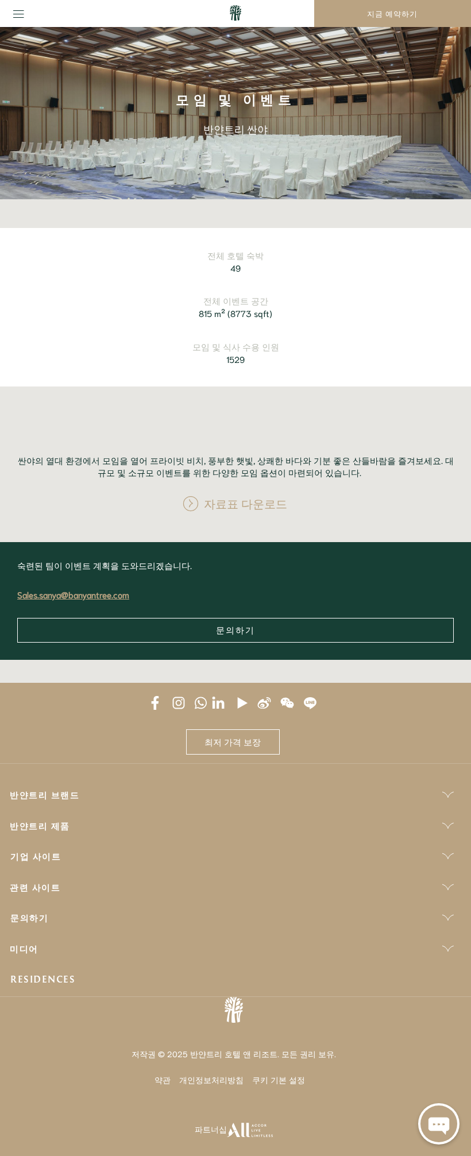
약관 (163, 1079)
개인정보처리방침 (211, 1079)
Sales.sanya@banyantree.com (73, 594)
